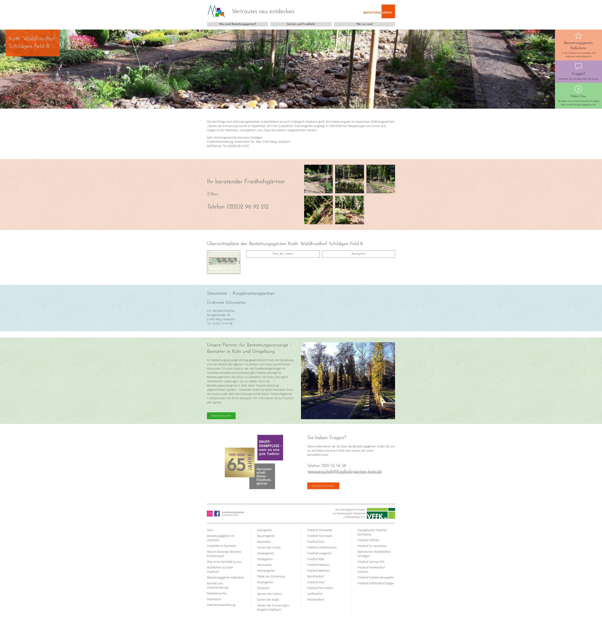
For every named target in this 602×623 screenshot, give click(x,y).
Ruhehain (263, 588)
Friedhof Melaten (318, 565)
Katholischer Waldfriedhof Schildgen (374, 554)
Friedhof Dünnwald (319, 536)
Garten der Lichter (269, 547)
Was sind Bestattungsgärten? (237, 24)
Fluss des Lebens (283, 253)
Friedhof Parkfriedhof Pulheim (371, 570)
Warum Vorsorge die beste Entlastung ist (224, 554)
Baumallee (264, 541)
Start (210, 530)
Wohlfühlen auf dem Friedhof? (220, 570)
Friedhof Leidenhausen (322, 547)
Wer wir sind (364, 24)
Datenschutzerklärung (221, 605)
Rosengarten (265, 582)
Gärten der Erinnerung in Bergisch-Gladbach (273, 607)
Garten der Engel (268, 599)
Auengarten (358, 253)
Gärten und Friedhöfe (301, 24)
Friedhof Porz (316, 582)
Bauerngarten (266, 536)
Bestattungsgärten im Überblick (220, 538)
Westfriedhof (315, 599)
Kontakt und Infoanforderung (217, 585)
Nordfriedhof (315, 576)
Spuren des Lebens (269, 594)
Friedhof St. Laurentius (371, 546)
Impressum (214, 599)
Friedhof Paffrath (368, 540)
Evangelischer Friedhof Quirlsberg (371, 532)
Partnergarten (266, 570)
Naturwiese (264, 565)
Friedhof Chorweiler (320, 530)
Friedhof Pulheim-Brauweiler (375, 577)
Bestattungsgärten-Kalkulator (225, 577)
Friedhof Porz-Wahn (320, 588)
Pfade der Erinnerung (271, 576)
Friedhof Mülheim (318, 570)
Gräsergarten (265, 553)
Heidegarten (265, 559)
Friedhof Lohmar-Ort (370, 562)
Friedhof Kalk (315, 559)
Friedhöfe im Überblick (221, 546)
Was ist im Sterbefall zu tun (224, 562)
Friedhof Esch (316, 541)
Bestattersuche (216, 593)
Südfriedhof (314, 594)
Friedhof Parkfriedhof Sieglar (375, 583)
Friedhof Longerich (319, 553)
